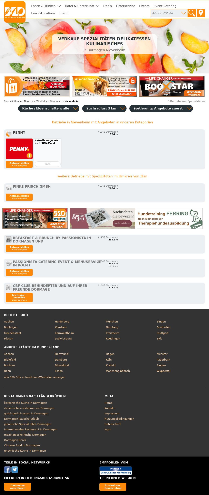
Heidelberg (62, 321)
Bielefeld (10, 359)
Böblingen (10, 327)
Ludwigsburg (63, 338)
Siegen (161, 365)
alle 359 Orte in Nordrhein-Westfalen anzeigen (34, 377)
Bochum (9, 365)
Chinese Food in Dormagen (22, 445)
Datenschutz (112, 424)
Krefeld (111, 365)
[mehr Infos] (19, 149)
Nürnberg (112, 327)
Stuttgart (162, 333)
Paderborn (163, 359)
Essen (59, 370)
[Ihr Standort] (201, 13)
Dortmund (61, 353)
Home (108, 402)
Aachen (9, 321)
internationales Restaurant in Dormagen (30, 429)
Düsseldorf (62, 365)
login (107, 429)
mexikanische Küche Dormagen (25, 434)
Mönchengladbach (118, 370)
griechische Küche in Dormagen (25, 450)
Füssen (8, 338)
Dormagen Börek (15, 440)
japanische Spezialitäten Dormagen (27, 424)
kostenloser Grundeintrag (112, 486)
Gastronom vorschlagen (17, 486)
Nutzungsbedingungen (119, 418)
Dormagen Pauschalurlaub (21, 418)
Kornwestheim (64, 333)
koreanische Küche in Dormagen (25, 402)
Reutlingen (113, 338)
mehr (64, 13)
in (13, 101)
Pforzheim (112, 333)
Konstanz (61, 327)
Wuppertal (163, 370)
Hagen (110, 353)
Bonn (7, 370)
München (112, 321)
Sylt (159, 338)
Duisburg (61, 359)
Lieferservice (125, 6)
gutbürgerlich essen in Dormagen (26, 413)
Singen (161, 321)
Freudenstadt (12, 333)
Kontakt (109, 408)
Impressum (111, 413)
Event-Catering (165, 6)
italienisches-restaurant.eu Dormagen (29, 408)
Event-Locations (43, 13)
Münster (162, 353)
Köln (109, 359)
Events (144, 6)
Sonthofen (163, 327)
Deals (107, 6)
